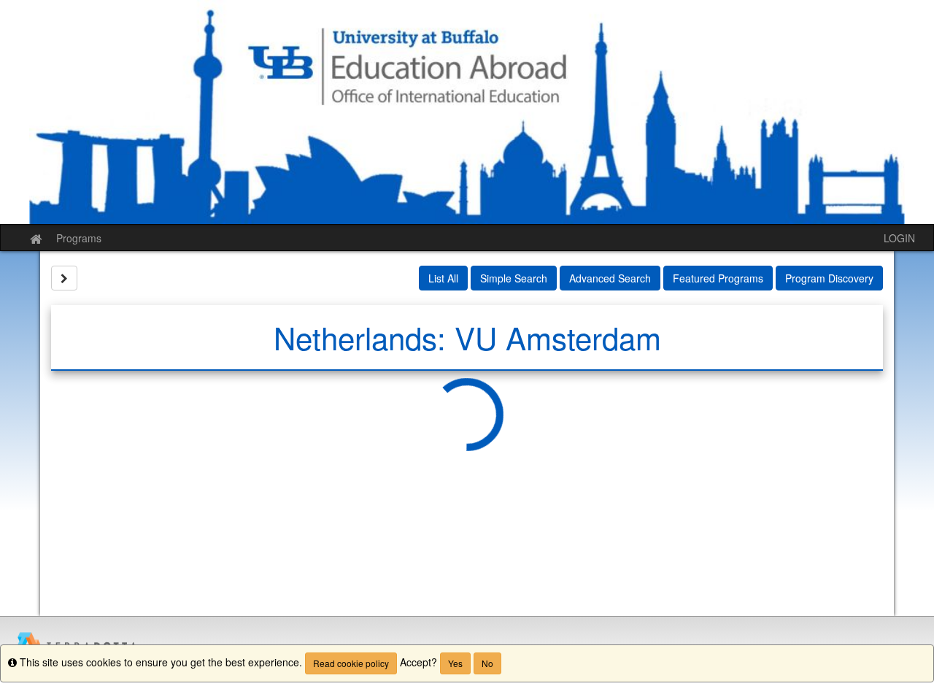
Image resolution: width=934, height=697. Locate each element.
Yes (455, 663)
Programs (78, 238)
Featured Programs (718, 278)
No (487, 663)
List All (443, 278)
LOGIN (899, 238)
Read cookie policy (351, 663)
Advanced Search (610, 278)
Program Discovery (829, 278)
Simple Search (513, 278)
